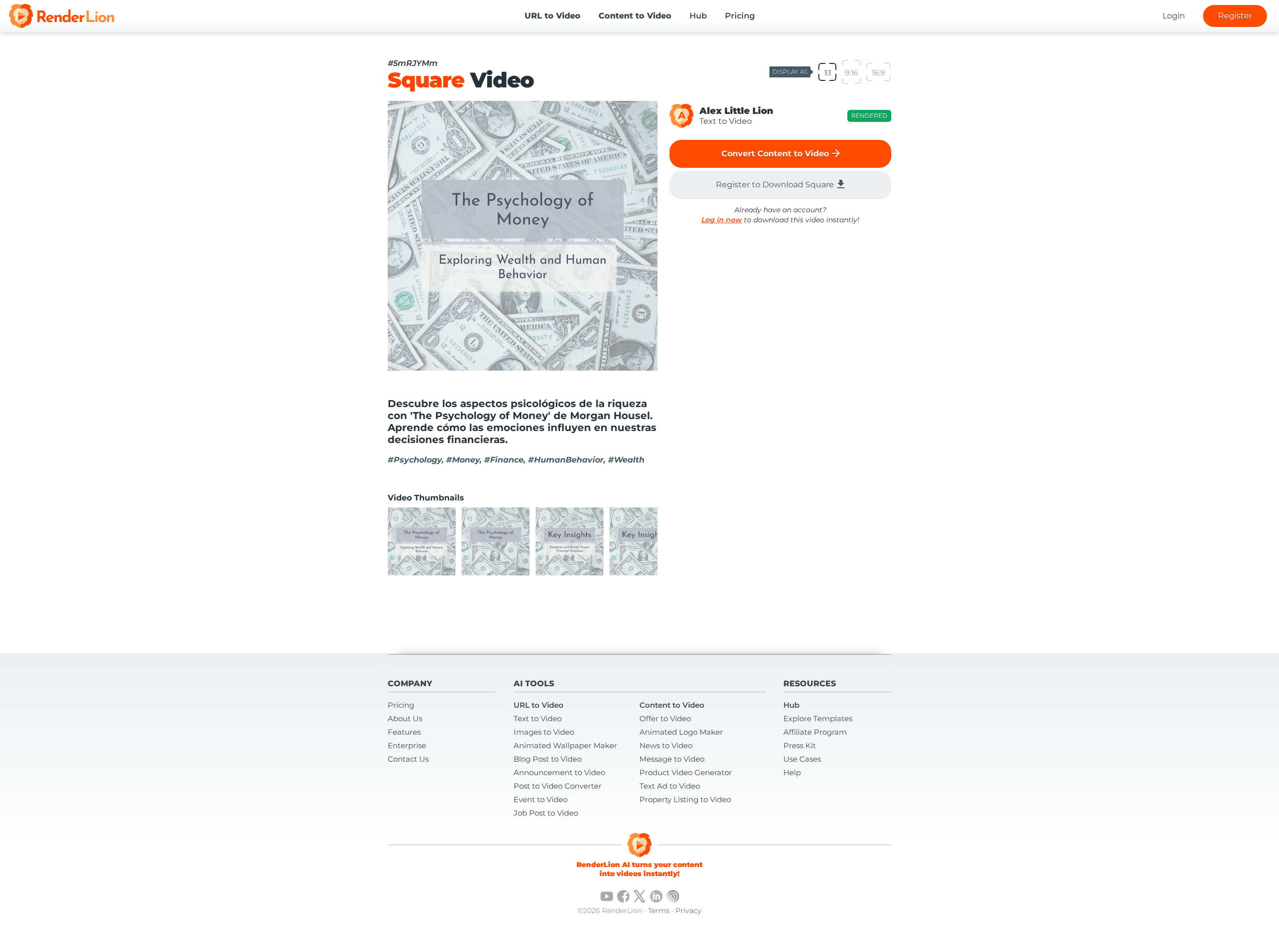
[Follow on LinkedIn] (656, 896)
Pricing (740, 15)
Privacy (688, 910)
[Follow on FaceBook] (623, 896)
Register (1235, 15)
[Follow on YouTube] (607, 896)
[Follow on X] (640, 896)
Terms (658, 910)
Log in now (721, 219)
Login (1174, 15)
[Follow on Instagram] (672, 896)
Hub (698, 15)
